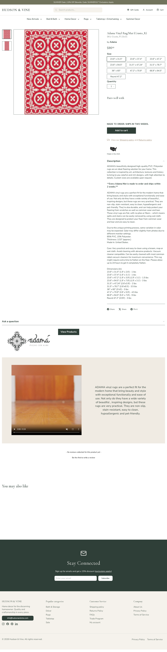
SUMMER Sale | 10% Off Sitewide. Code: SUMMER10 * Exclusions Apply (84, 2)
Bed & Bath (51, 19)
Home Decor (70, 19)
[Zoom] (56, 72)
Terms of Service (141, 614)
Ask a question (10, 321)
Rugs (86, 19)
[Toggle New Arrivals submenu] (41, 19)
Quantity (111, 81)
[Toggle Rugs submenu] (90, 19)
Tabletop (50, 618)
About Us (138, 606)
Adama (113, 42)
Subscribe (105, 578)
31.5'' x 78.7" (156, 64)
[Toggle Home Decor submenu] (78, 19)
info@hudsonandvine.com (17, 618)
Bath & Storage (53, 606)
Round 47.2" (116, 76)
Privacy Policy (140, 610)
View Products (69, 331)
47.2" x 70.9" (136, 70)
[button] (83, 457)
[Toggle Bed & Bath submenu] (59, 19)
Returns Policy (96, 610)
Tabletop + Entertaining (107, 19)
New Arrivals (33, 19)
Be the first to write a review (83, 457)
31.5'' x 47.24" (136, 64)
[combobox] (77, 9)
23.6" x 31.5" (116, 59)
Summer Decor (133, 19)
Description (113, 161)
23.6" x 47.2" (156, 59)
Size (109, 53)
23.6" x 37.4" (136, 59)
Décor (48, 610)
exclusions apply (103, 571)
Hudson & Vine (16, 10)
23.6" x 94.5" (116, 64)
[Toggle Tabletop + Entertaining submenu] (121, 19)
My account (95, 622)
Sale (48, 622)
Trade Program (96, 618)
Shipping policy (97, 606)
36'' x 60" (116, 70)
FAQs (92, 614)
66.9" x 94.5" (156, 70)
